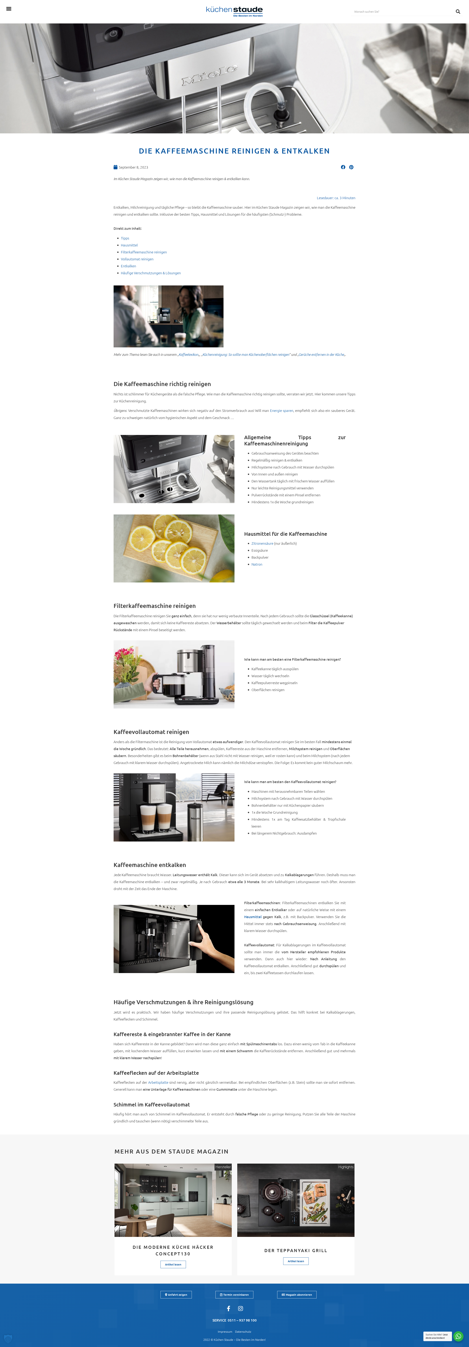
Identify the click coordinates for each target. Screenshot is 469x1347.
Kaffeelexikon (188, 354)
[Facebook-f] (228, 1308)
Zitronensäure (263, 543)
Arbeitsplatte (158, 1082)
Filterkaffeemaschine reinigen (144, 252)
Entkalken (128, 266)
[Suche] (458, 11)
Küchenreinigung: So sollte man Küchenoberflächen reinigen (245, 354)
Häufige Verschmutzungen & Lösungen (151, 273)
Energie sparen (281, 410)
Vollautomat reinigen (137, 259)
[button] (9, 9)
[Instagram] (240, 1308)
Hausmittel (129, 245)
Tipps (125, 238)
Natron (257, 564)
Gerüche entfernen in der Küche (321, 354)
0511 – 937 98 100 (242, 1320)
